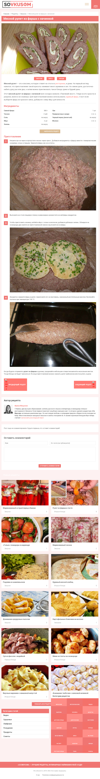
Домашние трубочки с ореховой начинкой (70, 693)
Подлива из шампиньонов (14, 582)
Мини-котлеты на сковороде (65, 656)
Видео (6, 715)
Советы (6, 736)
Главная (6, 14)
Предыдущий (17, 385)
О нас (38, 775)
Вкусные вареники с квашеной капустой (20, 693)
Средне (54, 71)
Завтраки (57, 623)
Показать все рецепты (43, 704)
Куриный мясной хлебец (63, 582)
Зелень (6, 124)
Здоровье (7, 719)
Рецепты (14, 14)
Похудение (8, 728)
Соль (6, 117)
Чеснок (7, 114)
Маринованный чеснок (62, 545)
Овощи (61, 78)
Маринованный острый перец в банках (19, 508)
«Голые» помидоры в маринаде (16, 545)
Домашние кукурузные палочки (16, 619)
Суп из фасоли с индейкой (14, 656)
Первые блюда (10, 660)
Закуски (23, 14)
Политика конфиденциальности (53, 775)
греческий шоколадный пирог (32, 418)
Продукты (7, 732)
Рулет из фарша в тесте (62, 508)
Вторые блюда (59, 512)
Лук (53, 111)
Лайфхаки (7, 724)
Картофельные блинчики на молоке (68, 619)
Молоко (55, 121)
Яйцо (6, 121)
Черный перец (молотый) (62, 117)
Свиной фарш (9, 111)
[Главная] (17, 4)
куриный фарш (72, 97)
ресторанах (60, 83)
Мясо (51, 78)
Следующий (83, 385)
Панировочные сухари (60, 114)
